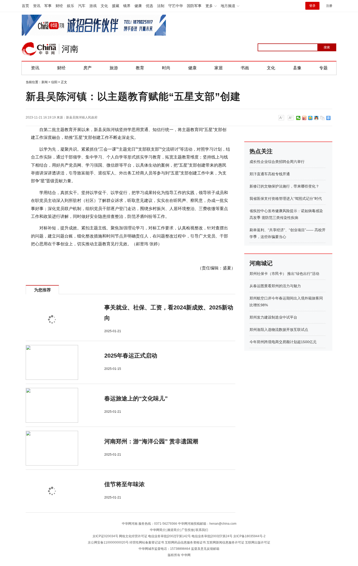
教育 (140, 68)
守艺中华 (175, 6)
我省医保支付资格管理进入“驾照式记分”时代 (285, 198)
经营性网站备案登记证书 (146, 542)
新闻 (44, 82)
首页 (25, 6)
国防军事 (194, 6)
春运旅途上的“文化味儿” (136, 398)
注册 (329, 6)
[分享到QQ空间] (310, 118)
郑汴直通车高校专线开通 (269, 174)
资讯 (36, 6)
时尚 (166, 68)
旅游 (114, 68)
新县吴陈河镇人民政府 (81, 117)
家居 (218, 68)
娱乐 (70, 6)
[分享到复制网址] (322, 118)
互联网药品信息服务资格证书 (185, 542)
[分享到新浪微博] (304, 118)
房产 (87, 68)
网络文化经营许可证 (133, 536)
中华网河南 (130, 523)
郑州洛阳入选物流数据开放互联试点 (278, 329)
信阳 (54, 82)
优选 (149, 6)
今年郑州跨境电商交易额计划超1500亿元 (283, 342)
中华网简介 (158, 530)
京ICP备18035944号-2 (249, 536)
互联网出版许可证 (257, 542)
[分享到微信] (298, 118)
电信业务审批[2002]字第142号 (169, 536)
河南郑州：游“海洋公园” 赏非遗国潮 (151, 441)
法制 (160, 6)
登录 (312, 6)
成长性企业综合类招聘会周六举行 (277, 162)
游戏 (93, 6)
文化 (104, 6)
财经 (59, 6)
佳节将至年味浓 (124, 484)
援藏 (115, 6)
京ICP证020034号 (105, 536)
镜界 (127, 6)
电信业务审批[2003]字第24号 (212, 536)
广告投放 (187, 530)
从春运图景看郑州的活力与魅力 (275, 286)
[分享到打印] (328, 118)
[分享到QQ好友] (316, 118)
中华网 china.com (39, 49)
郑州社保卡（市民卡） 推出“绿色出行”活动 (284, 273)
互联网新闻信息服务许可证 (225, 542)
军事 (48, 6)
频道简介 (173, 530)
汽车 (81, 6)
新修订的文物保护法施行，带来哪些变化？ (284, 186)
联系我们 (202, 530)
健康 (138, 6)
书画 (245, 68)
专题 (323, 68)
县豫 (297, 68)
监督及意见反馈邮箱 (205, 549)
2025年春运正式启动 (130, 355)
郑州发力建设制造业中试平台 (273, 317)
